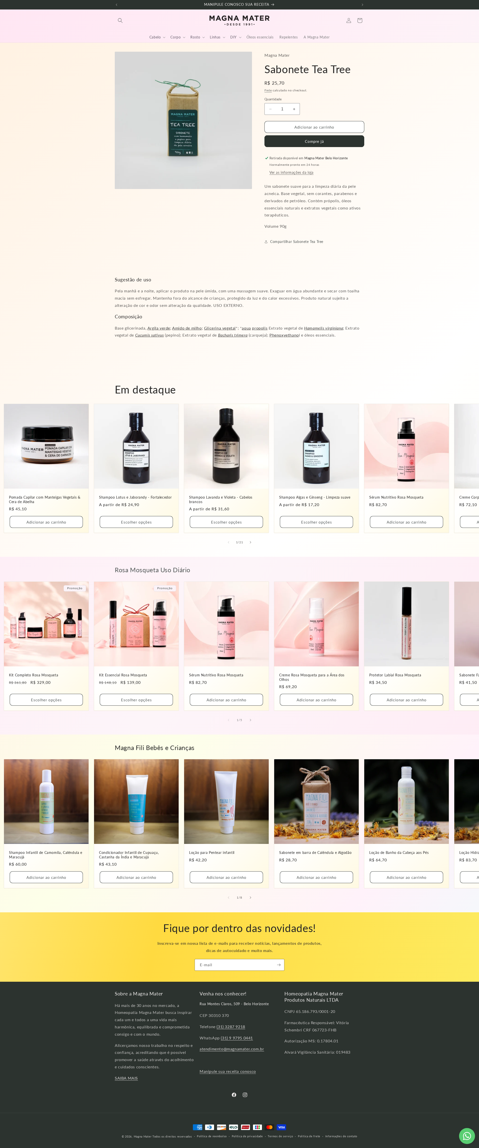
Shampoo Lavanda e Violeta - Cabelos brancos (220, 499)
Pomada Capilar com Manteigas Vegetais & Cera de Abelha (45, 499)
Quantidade (273, 99)
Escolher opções (136, 522)
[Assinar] (278, 965)
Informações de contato (341, 1136)
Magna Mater (143, 1136)
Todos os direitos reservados (172, 1136)
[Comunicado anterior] (116, 4)
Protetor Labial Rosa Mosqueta (395, 675)
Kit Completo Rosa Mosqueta (33, 675)
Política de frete (309, 1136)
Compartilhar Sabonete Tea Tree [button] (296, 241)
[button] (120, 20)
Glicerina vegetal (220, 328)
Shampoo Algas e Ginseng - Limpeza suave (315, 497)
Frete (268, 90)
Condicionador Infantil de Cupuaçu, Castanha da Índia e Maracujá (129, 855)
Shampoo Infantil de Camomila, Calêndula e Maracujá (45, 855)
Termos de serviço (280, 1136)
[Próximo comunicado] (362, 4)
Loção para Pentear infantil (212, 853)
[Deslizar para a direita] (250, 542)
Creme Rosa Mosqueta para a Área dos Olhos (312, 677)
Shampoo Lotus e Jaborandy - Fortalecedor (135, 497)
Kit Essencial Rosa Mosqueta (123, 675)
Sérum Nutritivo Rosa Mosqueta (396, 497)
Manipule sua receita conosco (228, 1071)
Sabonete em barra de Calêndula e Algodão (315, 853)
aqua (246, 328)
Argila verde (158, 328)
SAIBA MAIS (126, 1078)
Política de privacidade (247, 1136)
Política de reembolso (212, 1136)
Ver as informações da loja (291, 172)
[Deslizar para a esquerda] (228, 542)
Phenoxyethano (284, 335)
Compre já (314, 141)
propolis (259, 328)
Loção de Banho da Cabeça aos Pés (399, 853)
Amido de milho (187, 328)
